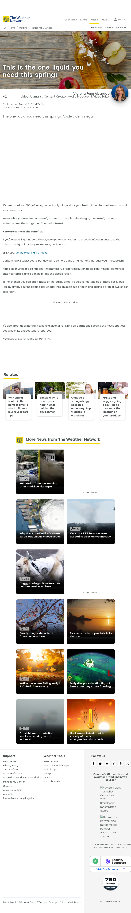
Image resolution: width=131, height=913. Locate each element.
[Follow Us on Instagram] (100, 764)
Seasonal (36, 27)
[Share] (5, 96)
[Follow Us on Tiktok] (114, 764)
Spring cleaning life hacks (31, 253)
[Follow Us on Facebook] (93, 764)
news (12, 27)
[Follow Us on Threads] (120, 764)
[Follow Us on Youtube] (107, 764)
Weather (23, 27)
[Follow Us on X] (127, 764)
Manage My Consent (14, 781)
